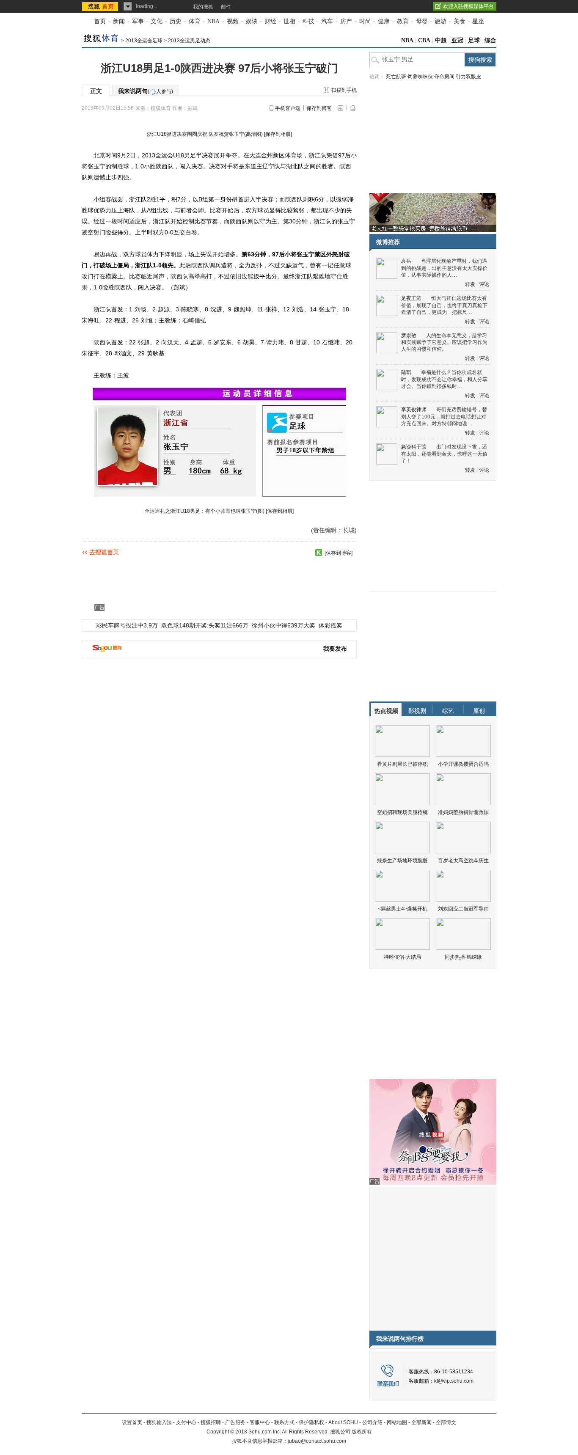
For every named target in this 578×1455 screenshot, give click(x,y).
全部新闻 (421, 1422)
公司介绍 (372, 1422)
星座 (478, 21)
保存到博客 (319, 108)
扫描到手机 (344, 90)
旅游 (440, 21)
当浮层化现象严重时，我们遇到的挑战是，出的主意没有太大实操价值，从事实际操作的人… (444, 268)
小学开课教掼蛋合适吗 (463, 764)
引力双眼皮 (468, 77)
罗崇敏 (408, 335)
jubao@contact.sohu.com (317, 1441)
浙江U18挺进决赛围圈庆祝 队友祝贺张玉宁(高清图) (205, 134)
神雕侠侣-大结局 (402, 957)
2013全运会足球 (143, 41)
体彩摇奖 (330, 625)
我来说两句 (145, 91)
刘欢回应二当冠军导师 (463, 909)
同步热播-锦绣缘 (463, 957)
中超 (441, 40)
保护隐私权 (311, 1422)
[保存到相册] (278, 134)
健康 (384, 21)
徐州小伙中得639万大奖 (283, 625)
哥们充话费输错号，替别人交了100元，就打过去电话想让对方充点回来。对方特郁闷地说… (444, 416)
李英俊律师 (414, 410)
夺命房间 (444, 77)
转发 (470, 284)
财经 (270, 21)
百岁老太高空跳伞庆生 (463, 861)
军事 (138, 21)
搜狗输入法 (159, 1422)
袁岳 (406, 261)
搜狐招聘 (211, 1422)
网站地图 (397, 1422)
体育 (195, 21)
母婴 (422, 21)
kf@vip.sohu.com (453, 1381)
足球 (474, 40)
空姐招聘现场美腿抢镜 (402, 812)
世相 (289, 21)
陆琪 (406, 372)
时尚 (365, 21)
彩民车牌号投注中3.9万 (127, 625)
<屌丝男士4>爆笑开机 (402, 909)
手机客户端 (287, 108)
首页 (100, 21)
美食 (459, 21)
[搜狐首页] (101, 6)
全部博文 (446, 1422)
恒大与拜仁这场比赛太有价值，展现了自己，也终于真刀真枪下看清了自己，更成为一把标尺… (444, 305)
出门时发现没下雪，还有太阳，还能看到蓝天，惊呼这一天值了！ (444, 454)
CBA (424, 40)
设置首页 (132, 1422)
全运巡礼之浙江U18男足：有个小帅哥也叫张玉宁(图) (204, 511)
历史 (176, 21)
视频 (233, 21)
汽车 (327, 21)
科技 (308, 21)
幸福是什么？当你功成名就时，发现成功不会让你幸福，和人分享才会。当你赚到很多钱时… (444, 379)
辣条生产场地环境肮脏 (402, 861)
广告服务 (235, 1422)
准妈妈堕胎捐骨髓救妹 (463, 812)
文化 (156, 21)
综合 (490, 40)
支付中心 (186, 1422)
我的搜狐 (203, 7)
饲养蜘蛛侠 (420, 77)
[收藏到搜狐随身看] (318, 552)
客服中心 (260, 1422)
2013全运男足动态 (189, 41)
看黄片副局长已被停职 (402, 764)
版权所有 (362, 1432)
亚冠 (457, 40)
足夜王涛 (411, 298)
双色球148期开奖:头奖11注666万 (204, 625)
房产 (346, 21)
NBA (213, 21)
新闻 (119, 21)
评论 (484, 284)
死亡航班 (396, 77)
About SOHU (343, 1422)
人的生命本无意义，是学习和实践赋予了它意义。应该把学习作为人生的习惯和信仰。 (444, 342)
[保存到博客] (338, 553)
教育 (403, 21)
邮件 (226, 7)
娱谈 (252, 21)
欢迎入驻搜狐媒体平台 (468, 6)
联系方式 (284, 1422)
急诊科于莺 (414, 447)
